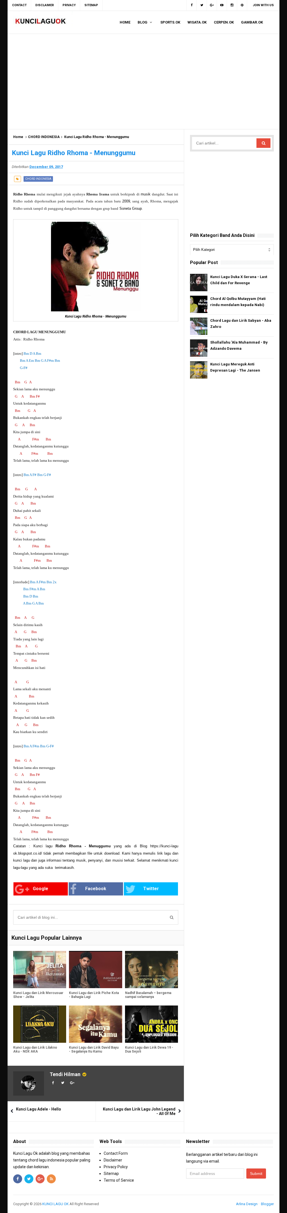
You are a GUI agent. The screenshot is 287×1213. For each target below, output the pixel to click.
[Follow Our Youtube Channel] (222, 5)
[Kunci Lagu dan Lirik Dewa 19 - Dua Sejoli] (151, 1024)
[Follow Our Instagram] (232, 5)
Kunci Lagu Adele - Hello (38, 1109)
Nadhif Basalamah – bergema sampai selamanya (148, 995)
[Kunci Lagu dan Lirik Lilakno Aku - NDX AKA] (39, 1024)
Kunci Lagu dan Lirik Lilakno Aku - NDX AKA (35, 1049)
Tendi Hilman (65, 1074)
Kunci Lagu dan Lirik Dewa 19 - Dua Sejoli (149, 1049)
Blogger (267, 1204)
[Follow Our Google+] (212, 5)
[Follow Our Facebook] (191, 5)
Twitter (151, 888)
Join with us (263, 5)
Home (18, 137)
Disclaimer (113, 1160)
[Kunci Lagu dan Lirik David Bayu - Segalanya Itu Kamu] (95, 1024)
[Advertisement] (143, 81)
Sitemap (111, 1173)
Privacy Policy (116, 1167)
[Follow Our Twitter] (202, 5)
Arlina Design (247, 1204)
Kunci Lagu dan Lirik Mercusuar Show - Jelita (38, 995)
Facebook (95, 888)
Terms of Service (119, 1180)
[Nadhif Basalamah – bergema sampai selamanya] (151, 969)
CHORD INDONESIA (44, 137)
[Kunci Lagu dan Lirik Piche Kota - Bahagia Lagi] (95, 969)
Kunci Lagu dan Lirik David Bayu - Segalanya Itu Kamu (94, 1049)
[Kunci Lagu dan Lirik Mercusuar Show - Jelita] (39, 969)
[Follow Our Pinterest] (242, 5)
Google (40, 888)
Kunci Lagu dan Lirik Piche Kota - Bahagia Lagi (94, 995)
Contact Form (116, 1153)
